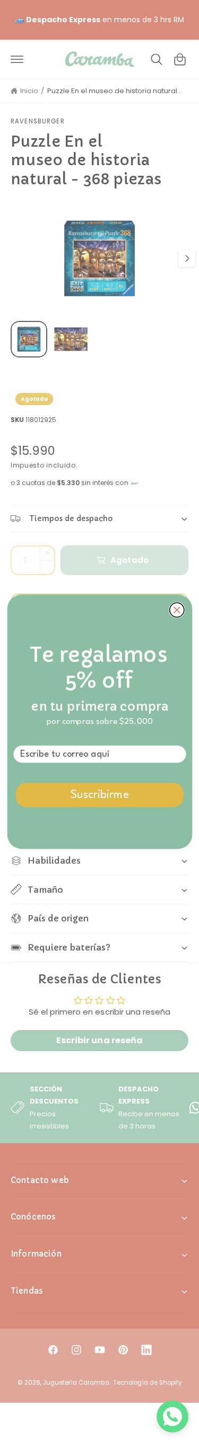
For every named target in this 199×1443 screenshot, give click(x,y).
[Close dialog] (176, 610)
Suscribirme (99, 795)
